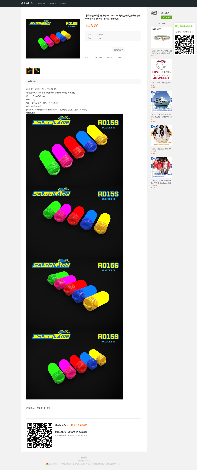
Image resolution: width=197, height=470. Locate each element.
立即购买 (97, 49)
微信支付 (98, 57)
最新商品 (53, 4)
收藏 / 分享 (118, 50)
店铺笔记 (63, 4)
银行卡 (109, 57)
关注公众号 (167, 17)
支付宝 (120, 57)
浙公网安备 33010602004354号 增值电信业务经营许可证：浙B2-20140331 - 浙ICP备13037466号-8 (85, 464)
